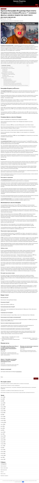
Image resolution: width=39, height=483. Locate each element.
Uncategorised (3, 8)
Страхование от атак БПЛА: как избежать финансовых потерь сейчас (12, 390)
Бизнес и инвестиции (4, 467)
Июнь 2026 (3, 399)
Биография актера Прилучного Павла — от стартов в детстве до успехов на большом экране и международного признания (10, 347)
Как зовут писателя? (8, 78)
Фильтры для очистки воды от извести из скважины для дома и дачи (29, 346)
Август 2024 (3, 424)
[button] (27, 65)
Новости (2, 471)
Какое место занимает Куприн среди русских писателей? (13, 84)
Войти (37, 4)
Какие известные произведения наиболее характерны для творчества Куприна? (16, 85)
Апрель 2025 (3, 416)
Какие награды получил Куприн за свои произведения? (13, 83)
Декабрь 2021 (3, 459)
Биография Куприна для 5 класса (7, 67)
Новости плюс (3, 473)
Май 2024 (2, 430)
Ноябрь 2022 (3, 453)
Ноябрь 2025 (3, 412)
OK (23, 481)
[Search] (37, 6)
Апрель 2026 (3, 402)
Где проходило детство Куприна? (10, 82)
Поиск (2, 377)
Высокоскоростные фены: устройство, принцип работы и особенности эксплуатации (15, 383)
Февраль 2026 (3, 406)
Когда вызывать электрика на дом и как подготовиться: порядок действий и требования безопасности (17, 392)
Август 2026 (3, 397)
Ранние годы (5, 69)
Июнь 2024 (3, 428)
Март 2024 (3, 434)
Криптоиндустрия (4, 469)
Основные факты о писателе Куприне (8, 68)
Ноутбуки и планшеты (4, 475)
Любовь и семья (6, 75)
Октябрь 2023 (3, 443)
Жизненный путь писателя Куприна (8, 73)
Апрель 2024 (3, 432)
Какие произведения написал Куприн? (10, 81)
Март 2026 (3, 404)
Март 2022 (3, 457)
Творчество (5, 70)
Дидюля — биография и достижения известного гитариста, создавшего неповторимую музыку (9, 360)
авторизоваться (18, 371)
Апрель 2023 (3, 449)
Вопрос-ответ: (4, 77)
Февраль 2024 (3, 436)
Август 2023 (3, 445)
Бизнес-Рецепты (19, 1)
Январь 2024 (3, 437)
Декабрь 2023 (3, 439)
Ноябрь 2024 (3, 418)
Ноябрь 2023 (3, 441)
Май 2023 (2, 447)
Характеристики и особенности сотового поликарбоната (10, 385)
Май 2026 (2, 401)
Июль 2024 (3, 426)
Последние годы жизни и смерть (9, 76)
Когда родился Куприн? (8, 80)
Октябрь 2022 (3, 455)
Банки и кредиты (3, 465)
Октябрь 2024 (3, 420)
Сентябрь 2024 (3, 422)
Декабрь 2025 (3, 410)
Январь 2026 (3, 408)
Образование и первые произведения (9, 74)
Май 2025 (2, 414)
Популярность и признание (8, 71)
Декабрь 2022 (3, 451)
